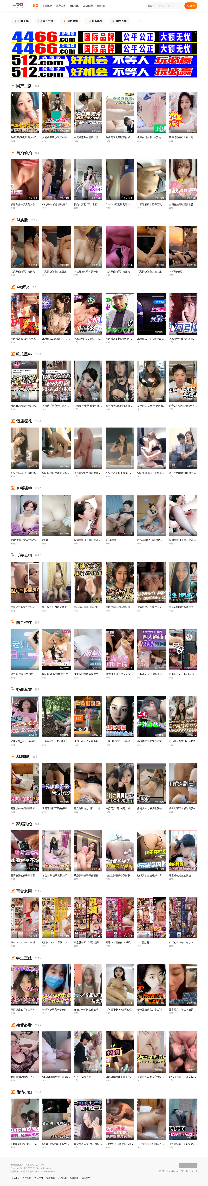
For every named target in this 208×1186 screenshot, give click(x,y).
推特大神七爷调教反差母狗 (152, 808)
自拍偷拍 (74, 5)
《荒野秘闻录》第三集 (118, 271)
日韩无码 (47, 5)
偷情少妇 (24, 1092)
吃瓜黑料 (24, 354)
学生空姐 (24, 958)
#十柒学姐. (111, 540)
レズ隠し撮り (144, 942)
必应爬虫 (86, 1178)
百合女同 (24, 891)
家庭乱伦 (24, 824)
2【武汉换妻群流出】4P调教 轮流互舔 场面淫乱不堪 (39, 1143)
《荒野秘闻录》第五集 (54, 271)
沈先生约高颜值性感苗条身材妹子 (187, 472)
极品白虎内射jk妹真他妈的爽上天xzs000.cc (160, 137)
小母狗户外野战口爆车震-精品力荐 (156, 741)
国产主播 (61, 5)
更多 (37, 85)
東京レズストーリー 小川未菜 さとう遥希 (33, 942)
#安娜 (45, 540)
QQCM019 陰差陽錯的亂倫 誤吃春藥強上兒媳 (99, 674)
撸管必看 (24, 1025)
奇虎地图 (62, 1178)
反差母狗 (24, 555)
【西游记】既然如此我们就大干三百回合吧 (65, 741)
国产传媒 (24, 622)
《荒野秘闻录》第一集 (86, 271)
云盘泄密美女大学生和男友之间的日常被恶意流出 (164, 1009)
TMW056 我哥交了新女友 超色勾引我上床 (128, 674)
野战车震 (24, 689)
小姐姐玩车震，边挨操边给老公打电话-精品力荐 (132, 741)
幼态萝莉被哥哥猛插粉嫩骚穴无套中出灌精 (97, 875)
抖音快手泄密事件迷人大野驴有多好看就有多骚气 (69, 405)
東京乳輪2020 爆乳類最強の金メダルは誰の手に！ (101, 942)
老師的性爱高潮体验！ (23, 1076)
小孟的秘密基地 (82, 1076)
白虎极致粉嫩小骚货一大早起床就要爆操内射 (130, 1076)
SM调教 (23, 756)
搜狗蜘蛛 (50, 1178)
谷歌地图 (74, 1178)
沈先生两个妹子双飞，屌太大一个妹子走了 (129, 472)
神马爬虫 (38, 1178)
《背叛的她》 (176, 271)
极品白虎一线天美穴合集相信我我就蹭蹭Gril (34, 204)
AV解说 (22, 287)
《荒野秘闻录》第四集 (23, 271)
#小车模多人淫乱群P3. (149, 540)
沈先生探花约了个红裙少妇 (152, 472)
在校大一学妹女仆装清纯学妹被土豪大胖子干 (98, 1009)
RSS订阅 (15, 1178)
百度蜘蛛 (27, 1178)
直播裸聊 (24, 488)
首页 (35, 5)
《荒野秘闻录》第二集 (149, 271)
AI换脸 (22, 220)
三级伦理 (88, 5)
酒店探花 (24, 421)
